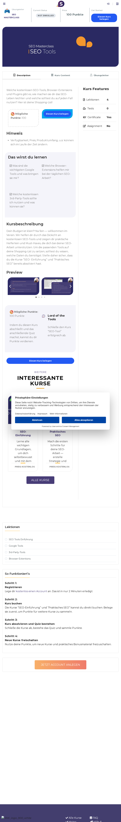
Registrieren (117, 3)
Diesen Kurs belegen (104, 18)
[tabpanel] (60, 293)
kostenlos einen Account (31, 591)
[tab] (22, 75)
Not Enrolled (46, 15)
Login (108, 3)
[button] (10, 286)
